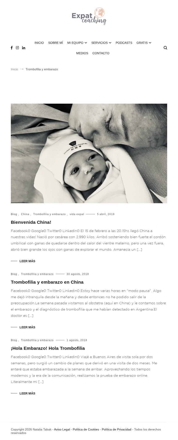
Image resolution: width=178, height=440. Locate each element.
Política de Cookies (86, 429)
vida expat (77, 214)
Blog (14, 214)
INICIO (39, 42)
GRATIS (142, 42)
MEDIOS (82, 53)
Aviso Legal (62, 429)
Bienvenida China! (31, 222)
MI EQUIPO (75, 42)
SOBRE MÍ (55, 42)
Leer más (27, 261)
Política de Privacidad (116, 429)
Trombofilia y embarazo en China (47, 282)
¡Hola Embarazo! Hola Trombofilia (48, 348)
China (25, 214)
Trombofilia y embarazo (49, 214)
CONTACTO (100, 53)
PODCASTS (124, 42)
